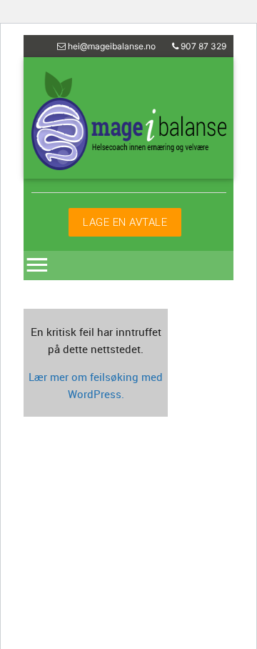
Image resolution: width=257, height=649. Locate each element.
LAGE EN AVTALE (125, 222)
